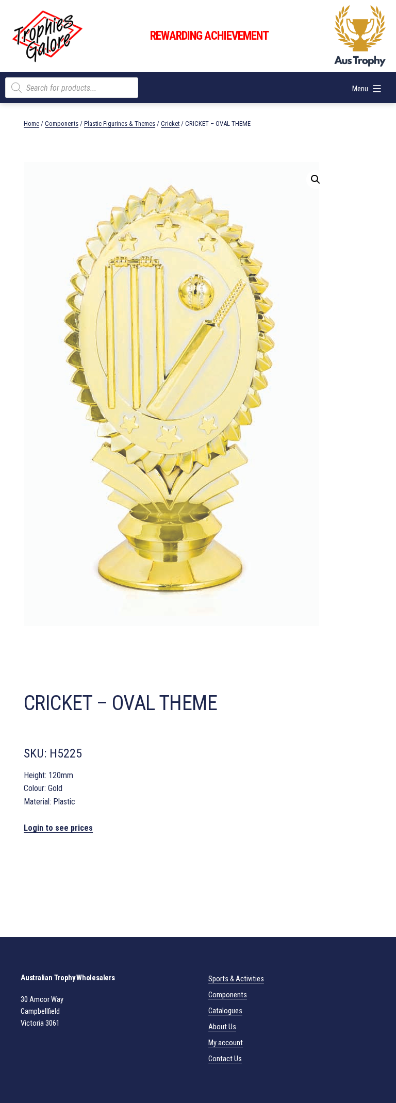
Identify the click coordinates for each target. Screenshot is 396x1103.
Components (61, 123)
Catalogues (225, 1011)
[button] (315, 179)
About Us (222, 1027)
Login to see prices (58, 828)
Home (31, 123)
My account (225, 1043)
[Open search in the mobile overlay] (71, 87)
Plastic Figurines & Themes (119, 123)
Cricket (170, 123)
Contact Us (225, 1059)
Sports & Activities (236, 979)
